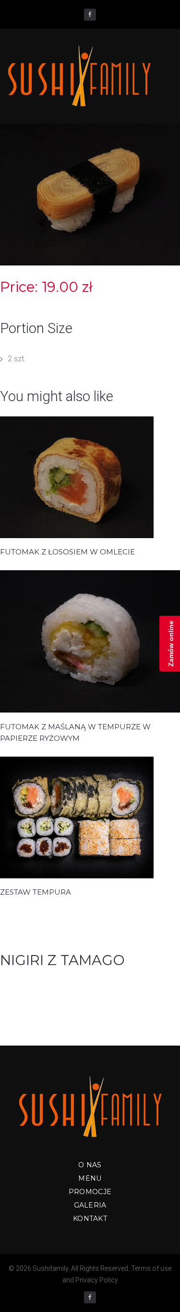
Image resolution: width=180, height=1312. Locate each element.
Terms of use (151, 1268)
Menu (89, 1178)
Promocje (90, 1191)
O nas (89, 1165)
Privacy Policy (96, 1280)
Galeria (90, 1205)
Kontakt (90, 1218)
